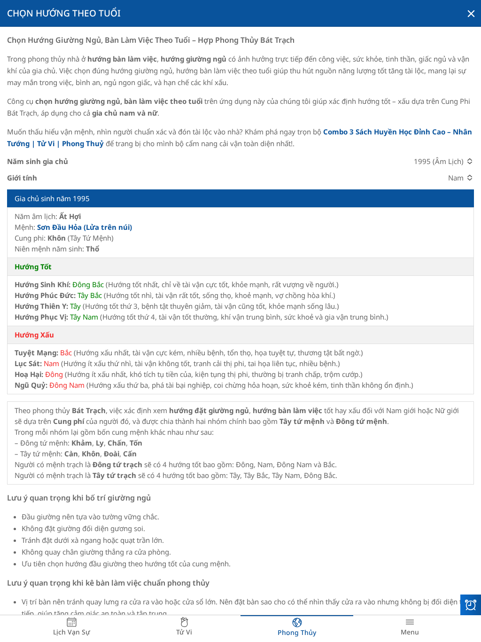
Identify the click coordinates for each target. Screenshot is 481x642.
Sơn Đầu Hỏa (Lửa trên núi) (84, 227)
